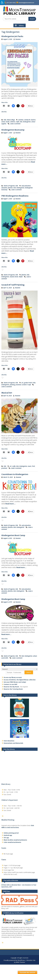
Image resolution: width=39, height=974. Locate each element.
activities (20, 120)
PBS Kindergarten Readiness (14, 196)
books (7, 122)
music (29, 466)
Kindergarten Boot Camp (13, 535)
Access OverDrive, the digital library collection (19, 680)
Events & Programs (9, 186)
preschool (18, 384)
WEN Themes (20, 962)
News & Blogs (11, 120)
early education (26, 186)
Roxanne (18, 39)
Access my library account (13, 677)
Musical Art (6, 393)
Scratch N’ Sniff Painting (12, 285)
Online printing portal (11, 833)
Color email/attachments (12, 842)
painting (12, 384)
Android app (8, 835)
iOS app (6, 837)
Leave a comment (15, 124)
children (12, 122)
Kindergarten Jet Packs (12, 36)
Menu (21, 26)
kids (21, 122)
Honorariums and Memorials (13, 743)
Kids (5, 120)
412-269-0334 (11, 2)
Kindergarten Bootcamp (12, 130)
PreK (33, 466)
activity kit (27, 120)
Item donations (9, 741)
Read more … (10, 504)
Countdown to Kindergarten (14, 474)
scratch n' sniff (26, 384)
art (22, 383)
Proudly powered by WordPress (14, 960)
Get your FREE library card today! (15, 682)
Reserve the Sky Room (11, 687)
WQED (21, 277)
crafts (17, 122)
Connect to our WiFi (10, 684)
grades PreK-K (28, 383)
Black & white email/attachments (15, 840)
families (10, 188)
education (4, 188)
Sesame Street (14, 277)
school (35, 656)
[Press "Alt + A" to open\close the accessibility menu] (2, 2)
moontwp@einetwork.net (26, 2)
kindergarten (27, 122)
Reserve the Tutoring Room (13, 689)
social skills (4, 658)
